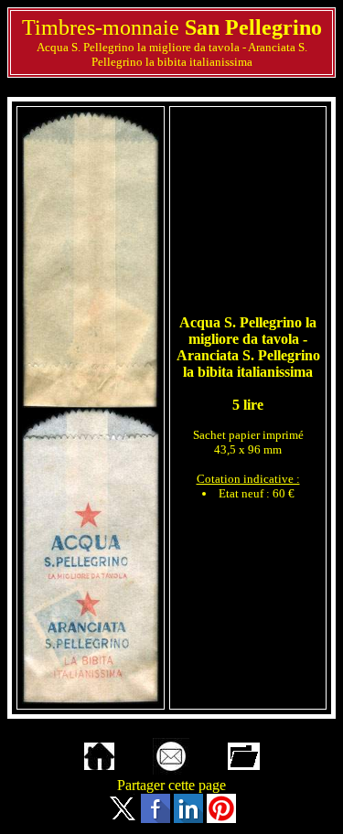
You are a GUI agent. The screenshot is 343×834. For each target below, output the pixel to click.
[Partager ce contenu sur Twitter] (122, 818)
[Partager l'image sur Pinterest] (221, 818)
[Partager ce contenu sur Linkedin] (188, 818)
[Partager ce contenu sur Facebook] (155, 818)
